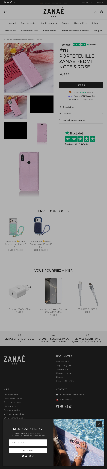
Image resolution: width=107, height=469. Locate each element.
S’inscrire (28, 450)
